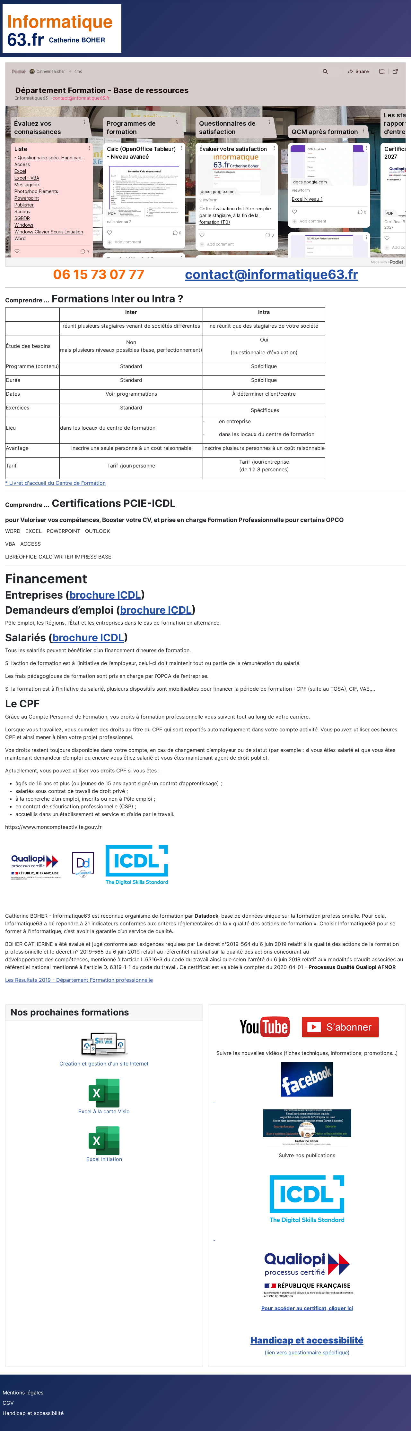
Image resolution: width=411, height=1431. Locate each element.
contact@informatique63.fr (271, 274)
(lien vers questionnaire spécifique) (307, 1352)
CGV (8, 1403)
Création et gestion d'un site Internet (104, 1063)
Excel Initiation (104, 1159)
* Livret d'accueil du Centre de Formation (55, 483)
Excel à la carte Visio (104, 1111)
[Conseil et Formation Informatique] (307, 1083)
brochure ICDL (105, 595)
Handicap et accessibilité (33, 1413)
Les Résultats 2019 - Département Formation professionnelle (79, 980)
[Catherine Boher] (307, 1127)
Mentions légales (23, 1392)
